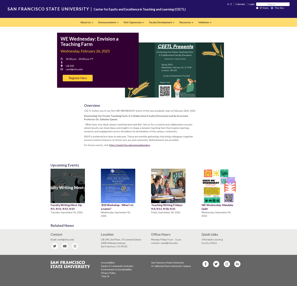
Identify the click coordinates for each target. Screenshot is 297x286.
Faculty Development (163, 23)
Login (252, 4)
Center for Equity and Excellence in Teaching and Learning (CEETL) (140, 9)
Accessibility (108, 262)
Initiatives (206, 23)
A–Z (229, 4)
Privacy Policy (108, 272)
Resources (187, 23)
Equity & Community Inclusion (117, 266)
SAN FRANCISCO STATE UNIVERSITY (48, 8)
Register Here (78, 78)
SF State (264, 7)
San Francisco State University (167, 262)
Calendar (240, 4)
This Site (279, 7)
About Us (88, 23)
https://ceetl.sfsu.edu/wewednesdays (129, 145)
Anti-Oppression (135, 23)
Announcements (109, 23)
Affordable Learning (212, 239)
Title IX (105, 276)
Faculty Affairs (209, 242)
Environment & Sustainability (116, 269)
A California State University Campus (171, 266)
